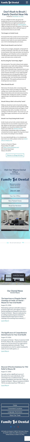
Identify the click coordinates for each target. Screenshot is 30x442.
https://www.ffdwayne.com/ (11, 147)
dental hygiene (22, 24)
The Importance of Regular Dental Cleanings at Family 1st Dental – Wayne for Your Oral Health (13, 300)
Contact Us (18, 434)
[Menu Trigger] (27, 2)
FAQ (23, 434)
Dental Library (10, 434)
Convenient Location (15, 408)
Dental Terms (22, 433)
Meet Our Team (15, 415)
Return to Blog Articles (15, 155)
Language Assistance (15, 412)
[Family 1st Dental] (10, 2)
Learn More (5, 321)
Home (15, 405)
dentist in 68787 (18, 128)
